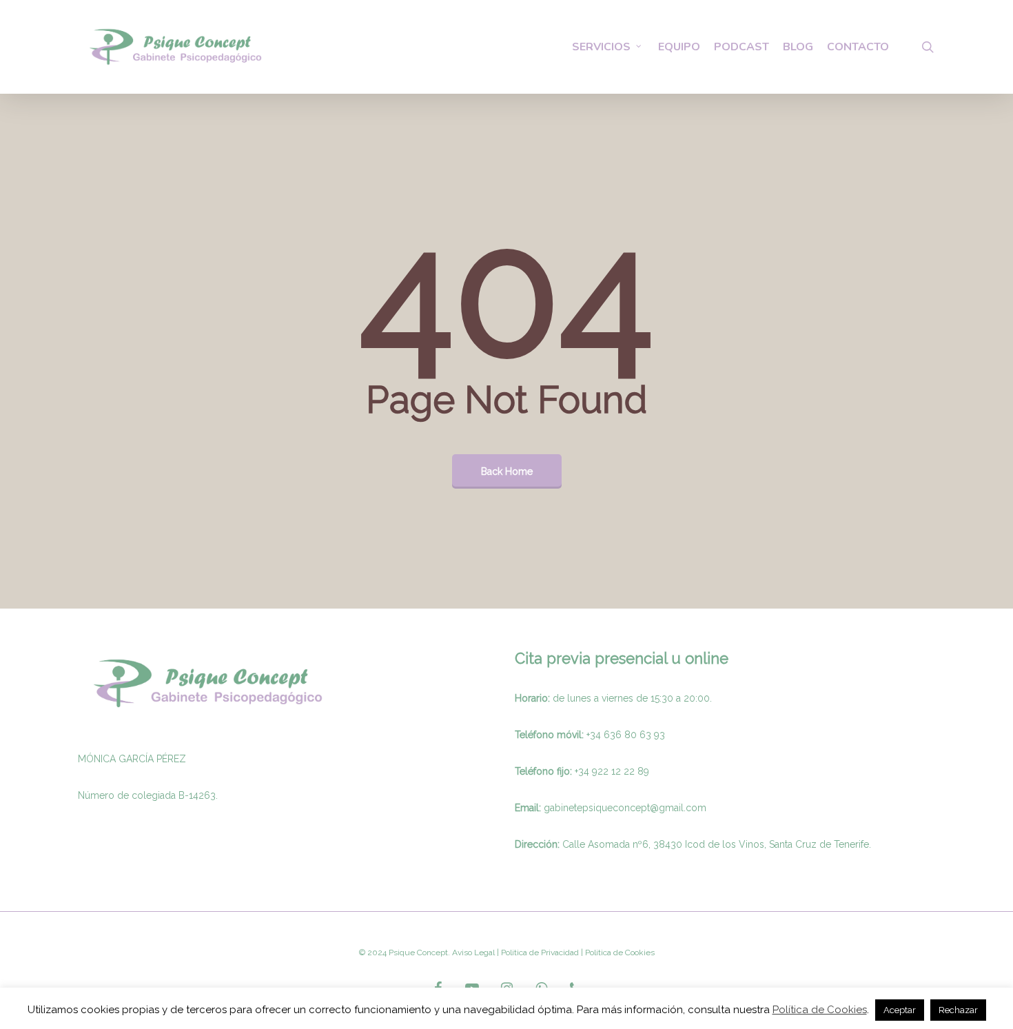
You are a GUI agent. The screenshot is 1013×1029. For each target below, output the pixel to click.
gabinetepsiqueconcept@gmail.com (625, 807)
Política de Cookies (819, 1009)
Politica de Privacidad (539, 952)
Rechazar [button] (958, 1010)
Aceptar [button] (899, 1010)
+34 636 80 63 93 (625, 734)
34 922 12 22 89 (613, 771)
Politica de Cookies (619, 952)
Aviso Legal (473, 952)
